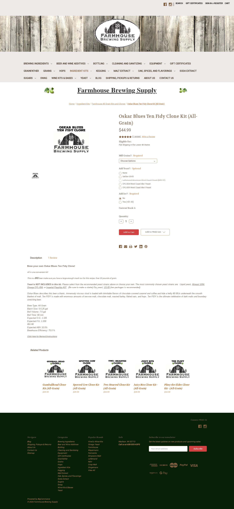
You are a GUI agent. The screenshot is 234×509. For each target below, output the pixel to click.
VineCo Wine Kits (95, 441)
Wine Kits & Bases (62, 78)
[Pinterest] (146, 246)
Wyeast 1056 (198, 284)
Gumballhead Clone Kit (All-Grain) (54, 386)
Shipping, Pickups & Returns (123, 78)
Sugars (28, 78)
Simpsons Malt (94, 456)
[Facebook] (120, 246)
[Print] (130, 246)
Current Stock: (127, 208)
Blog (98, 78)
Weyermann (93, 450)
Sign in (208, 3)
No (124, 198)
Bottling (99, 63)
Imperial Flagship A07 (56, 287)
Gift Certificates (194, 3)
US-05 (107, 287)
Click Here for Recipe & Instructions (42, 336)
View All (91, 470)
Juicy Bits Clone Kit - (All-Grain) (146, 386)
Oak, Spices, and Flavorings (155, 70)
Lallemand (92, 459)
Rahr (90, 462)
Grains (47, 70)
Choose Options (56, 369)
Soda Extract (188, 70)
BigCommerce (44, 499)
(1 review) (136, 136)
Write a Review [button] (148, 137)
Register (218, 3)
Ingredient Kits (79, 70)
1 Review (52, 257)
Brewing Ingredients (36, 63)
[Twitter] (135, 246)
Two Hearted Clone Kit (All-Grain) (116, 386)
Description (36, 257)
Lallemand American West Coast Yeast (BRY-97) (144, 180)
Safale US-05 (128, 176)
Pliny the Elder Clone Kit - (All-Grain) (176, 386)
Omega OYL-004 (35, 287)
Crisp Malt (92, 464)
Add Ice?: (129, 193)
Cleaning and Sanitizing (127, 63)
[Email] (125, 246)
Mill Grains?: (131, 155)
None (125, 173)
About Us (149, 78)
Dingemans (93, 467)
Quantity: (123, 216)
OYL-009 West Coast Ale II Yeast (137, 187)
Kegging (101, 70)
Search (179, 3)
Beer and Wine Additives (71, 63)
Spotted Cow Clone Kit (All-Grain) (86, 386)
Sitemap (30, 453)
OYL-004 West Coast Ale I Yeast (137, 184)
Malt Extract (122, 70)
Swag (43, 78)
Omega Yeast (93, 444)
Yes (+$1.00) (128, 202)
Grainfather (31, 70)
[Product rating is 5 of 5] (125, 137)
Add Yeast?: (130, 168)
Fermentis (92, 453)
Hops (62, 70)
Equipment (156, 63)
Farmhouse (93, 447)
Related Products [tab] (39, 350)
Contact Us (167, 78)
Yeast (84, 78)
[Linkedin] (140, 246)
